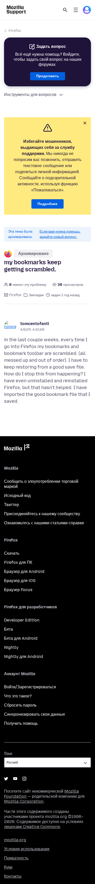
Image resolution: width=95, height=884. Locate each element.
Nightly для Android (23, 656)
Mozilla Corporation (24, 801)
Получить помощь (21, 723)
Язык (8, 753)
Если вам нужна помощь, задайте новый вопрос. (60, 234)
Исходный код (17, 495)
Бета (8, 629)
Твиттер (11, 504)
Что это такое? (18, 696)
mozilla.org (15, 839)
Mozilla (16, 448)
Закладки (36, 295)
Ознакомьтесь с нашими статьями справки (44, 522)
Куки (8, 867)
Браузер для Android (24, 571)
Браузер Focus (18, 589)
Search (65, 10)
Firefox (15, 31)
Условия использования (26, 849)
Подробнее (47, 204)
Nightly (11, 647)
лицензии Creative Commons (32, 826)
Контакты (13, 876)
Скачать (11, 553)
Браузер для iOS (19, 580)
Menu (76, 10)
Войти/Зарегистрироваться (30, 687)
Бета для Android (20, 638)
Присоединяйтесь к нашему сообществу (42, 513)
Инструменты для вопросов (30, 94)
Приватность (16, 858)
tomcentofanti (34, 323)
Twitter (6, 779)
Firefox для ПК (18, 562)
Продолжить (47, 76)
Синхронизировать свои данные (34, 714)
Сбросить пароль (20, 705)
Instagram (24, 779)
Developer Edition (22, 620)
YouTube (15, 779)
